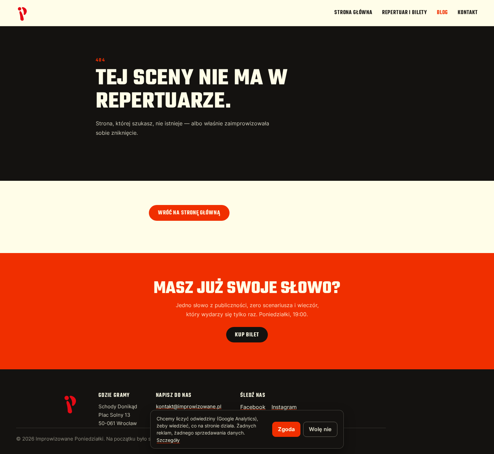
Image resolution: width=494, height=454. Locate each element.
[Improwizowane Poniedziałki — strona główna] (23, 13)
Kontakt (468, 13)
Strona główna (353, 13)
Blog (442, 13)
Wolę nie (320, 429)
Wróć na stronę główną (189, 213)
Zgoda (286, 429)
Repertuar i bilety (404, 13)
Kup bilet (247, 335)
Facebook (252, 407)
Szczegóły (168, 440)
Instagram (284, 407)
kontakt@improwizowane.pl (188, 407)
